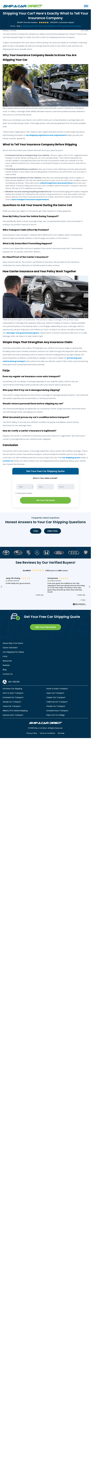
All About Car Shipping (12, 688)
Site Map (61, 733)
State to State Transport (57, 688)
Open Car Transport (55, 693)
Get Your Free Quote (45, 500)
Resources (7, 661)
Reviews (6, 665)
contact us (8, 461)
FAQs (35, 531)
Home (12, 26)
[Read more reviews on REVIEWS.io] (79, 604)
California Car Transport (57, 702)
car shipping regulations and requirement (46, 135)
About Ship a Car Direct (13, 643)
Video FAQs (52, 531)
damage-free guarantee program (22, 333)
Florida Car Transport (55, 706)
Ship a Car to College (55, 715)
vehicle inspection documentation (56, 183)
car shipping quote (71, 457)
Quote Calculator (10, 647)
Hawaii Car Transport (12, 702)
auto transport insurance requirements (30, 199)
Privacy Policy (32, 733)
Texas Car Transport (12, 706)
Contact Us (8, 674)
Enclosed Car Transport (13, 697)
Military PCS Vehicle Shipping (15, 710)
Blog (18, 26)
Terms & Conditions (47, 733)
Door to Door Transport (13, 693)
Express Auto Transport (13, 715)
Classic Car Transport (55, 697)
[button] (89, 586)
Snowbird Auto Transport (57, 710)
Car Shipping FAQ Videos (13, 652)
